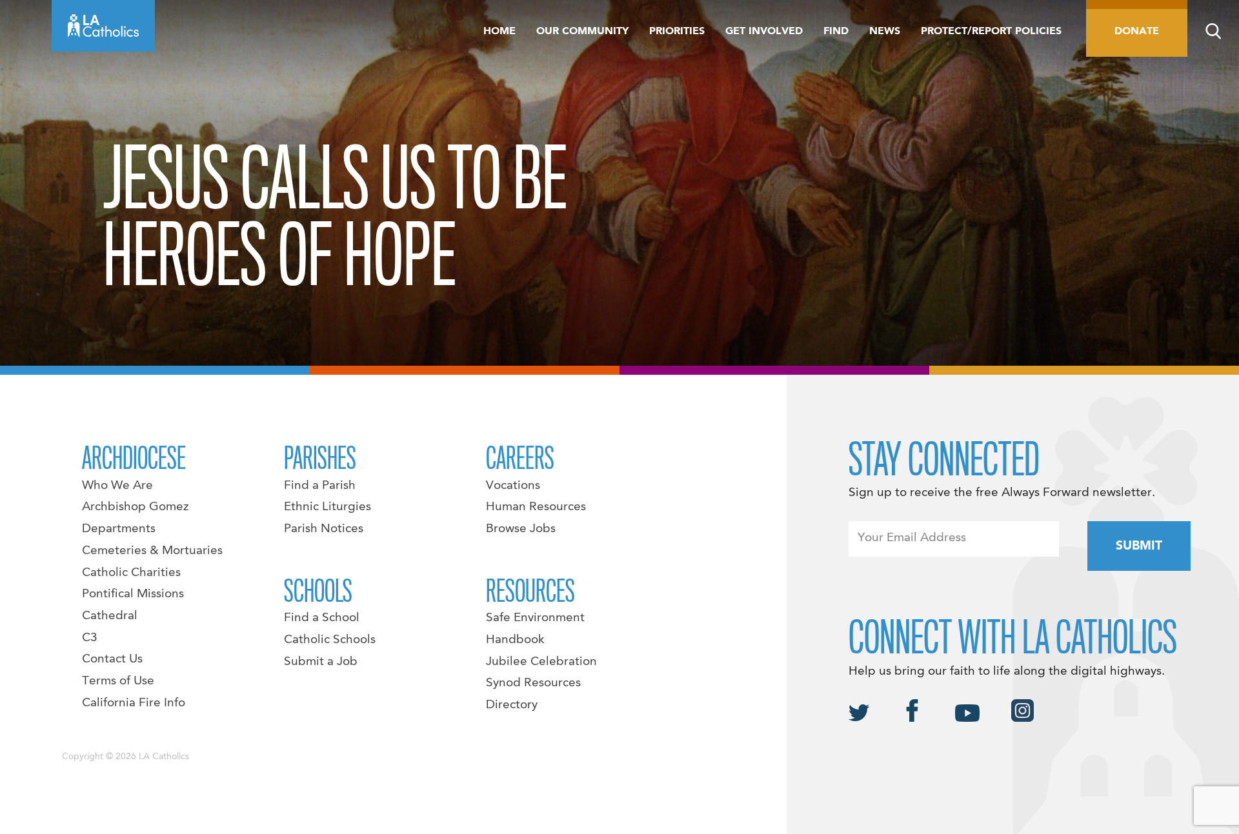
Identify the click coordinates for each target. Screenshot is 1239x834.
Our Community (582, 31)
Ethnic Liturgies (327, 507)
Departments (119, 528)
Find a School (321, 617)
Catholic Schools (330, 639)
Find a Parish (320, 485)
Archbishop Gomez (135, 507)
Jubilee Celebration (541, 661)
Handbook (515, 639)
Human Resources (536, 507)
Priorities (677, 31)
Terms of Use (118, 681)
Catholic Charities (131, 572)
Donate (1136, 31)
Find (836, 31)
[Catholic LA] (103, 26)
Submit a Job (321, 661)
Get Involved (764, 31)
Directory (512, 705)
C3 (89, 637)
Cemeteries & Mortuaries (152, 550)
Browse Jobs (521, 528)
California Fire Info (133, 703)
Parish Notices (323, 528)
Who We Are (117, 485)
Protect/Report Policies (991, 31)
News (884, 31)
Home (499, 31)
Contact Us (112, 659)
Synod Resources (533, 683)
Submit (1139, 546)
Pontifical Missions (133, 594)
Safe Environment (535, 617)
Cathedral (109, 616)
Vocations (513, 485)
